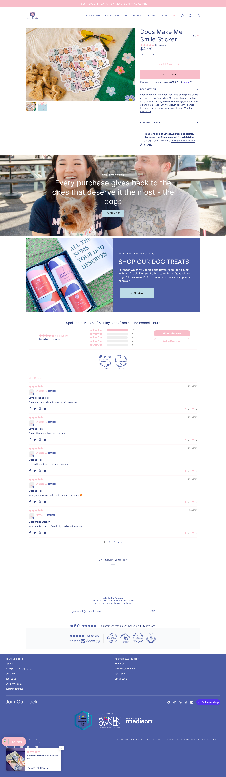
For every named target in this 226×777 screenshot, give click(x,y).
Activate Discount (130, 415)
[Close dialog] (144, 357)
